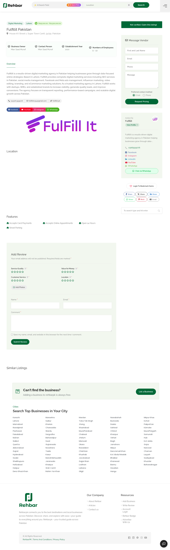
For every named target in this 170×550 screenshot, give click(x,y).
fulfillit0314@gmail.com (37, 101)
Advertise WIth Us (127, 520)
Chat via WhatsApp (143, 171)
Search (141, 5)
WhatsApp (53, 110)
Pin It (142, 199)
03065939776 (134, 148)
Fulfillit (128, 121)
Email (66, 299)
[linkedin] (133, 537)
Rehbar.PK (27, 539)
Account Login (126, 510)
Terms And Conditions (42, 539)
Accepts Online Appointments (59, 223)
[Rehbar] (12, 5)
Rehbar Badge (129, 516)
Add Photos (20, 287)
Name (14, 299)
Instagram (40, 110)
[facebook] (129, 537)
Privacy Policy (59, 539)
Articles (92, 505)
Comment (16, 312)
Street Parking (15, 228)
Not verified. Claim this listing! (143, 25)
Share (129, 194)
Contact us (94, 509)
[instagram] (141, 537)
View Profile (131, 125)
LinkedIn (132, 159)
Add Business (129, 501)
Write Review (129, 505)
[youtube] (145, 537)
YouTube (27, 110)
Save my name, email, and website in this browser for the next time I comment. (48, 335)
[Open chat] (164, 544)
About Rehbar (95, 501)
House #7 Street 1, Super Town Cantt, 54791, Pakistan (35, 33)
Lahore (29, 23)
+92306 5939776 (16, 101)
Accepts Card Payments (20, 223)
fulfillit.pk (56, 101)
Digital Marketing (15, 23)
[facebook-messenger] (137, 537)
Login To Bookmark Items (143, 186)
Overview (11, 64)
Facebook (14, 110)
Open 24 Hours (88, 223)
